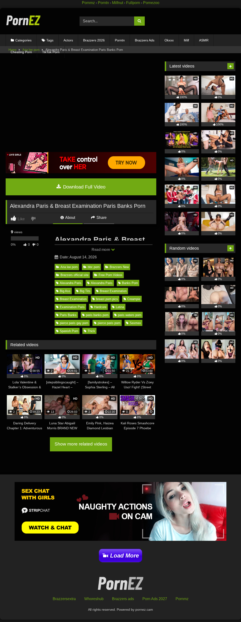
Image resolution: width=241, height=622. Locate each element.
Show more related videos (81, 443)
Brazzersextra (64, 599)
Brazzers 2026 (94, 40)
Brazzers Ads (144, 40)
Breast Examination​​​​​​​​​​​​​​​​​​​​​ (73, 299)
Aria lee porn (69, 267)
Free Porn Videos (110, 275)
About (69, 218)
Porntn (103, 3)
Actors (68, 40)
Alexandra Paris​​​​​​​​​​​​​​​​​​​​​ (101, 283)
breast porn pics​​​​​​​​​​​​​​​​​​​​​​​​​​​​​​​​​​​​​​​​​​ (107, 299)
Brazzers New (119, 267)
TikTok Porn (51, 52)
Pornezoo (151, 3)
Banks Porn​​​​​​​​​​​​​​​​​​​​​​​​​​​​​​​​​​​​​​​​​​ (130, 283)
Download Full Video (83, 186)
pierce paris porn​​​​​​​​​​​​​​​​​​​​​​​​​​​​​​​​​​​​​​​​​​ (109, 323)
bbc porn (94, 267)
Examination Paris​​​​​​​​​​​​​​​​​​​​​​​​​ (72, 307)
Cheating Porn (21, 52)
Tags (49, 40)
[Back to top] (226, 608)
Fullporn (133, 3)
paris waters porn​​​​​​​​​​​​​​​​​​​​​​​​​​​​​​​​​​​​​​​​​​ (129, 315)
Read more (101, 250)
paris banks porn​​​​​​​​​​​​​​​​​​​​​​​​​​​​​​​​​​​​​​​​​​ (97, 315)
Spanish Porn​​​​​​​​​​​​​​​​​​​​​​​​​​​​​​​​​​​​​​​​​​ (69, 331)
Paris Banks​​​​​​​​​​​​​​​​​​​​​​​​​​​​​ (68, 315)
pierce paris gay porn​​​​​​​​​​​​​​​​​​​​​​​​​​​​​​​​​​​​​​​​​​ (74, 323)
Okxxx (169, 40)
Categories (23, 40)
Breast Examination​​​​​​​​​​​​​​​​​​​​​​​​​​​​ (113, 291)
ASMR (204, 40)
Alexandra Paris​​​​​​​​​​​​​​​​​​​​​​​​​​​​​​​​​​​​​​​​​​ (70, 283)
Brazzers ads (123, 599)
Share (101, 218)
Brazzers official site (74, 275)
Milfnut (117, 3)
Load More (124, 555)
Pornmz (88, 3)
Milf (186, 40)
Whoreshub (94, 599)
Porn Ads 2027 (154, 599)
